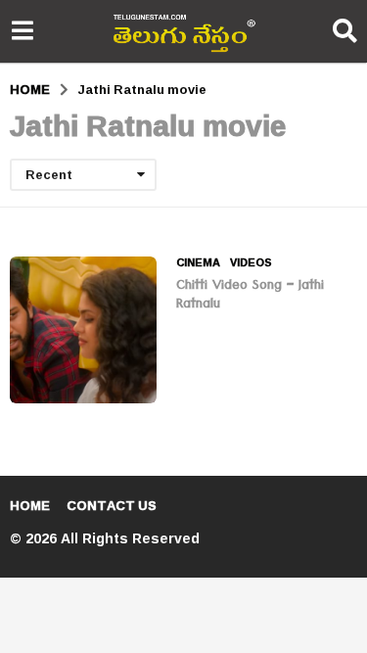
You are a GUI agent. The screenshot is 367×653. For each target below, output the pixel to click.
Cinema (198, 262)
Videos (251, 262)
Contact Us (112, 505)
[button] (22, 31)
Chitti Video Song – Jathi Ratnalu (250, 296)
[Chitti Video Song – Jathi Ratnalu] (83, 330)
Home (30, 505)
